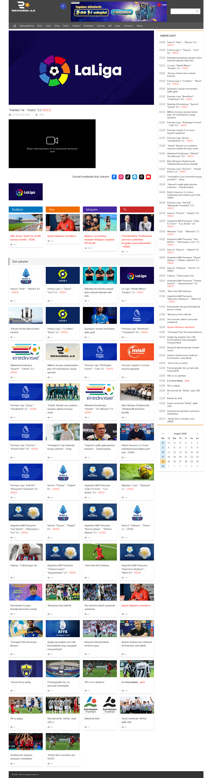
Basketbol (89, 25)
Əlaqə (139, 25)
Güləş (57, 25)
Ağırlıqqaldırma (26, 25)
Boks (39, 25)
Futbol (66, 25)
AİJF (110, 25)
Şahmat (101, 25)
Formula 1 (128, 25)
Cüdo (48, 25)
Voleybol (76, 25)
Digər (117, 25)
